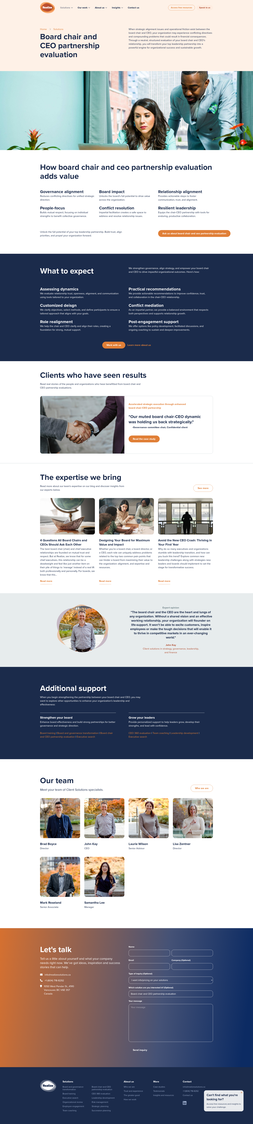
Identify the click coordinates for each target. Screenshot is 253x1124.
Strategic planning (100, 1106)
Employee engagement (73, 1106)
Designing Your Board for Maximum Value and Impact (124, 542)
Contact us (133, 7)
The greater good (132, 1095)
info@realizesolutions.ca (58, 975)
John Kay (171, 645)
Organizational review (73, 1102)
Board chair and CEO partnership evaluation (102, 1088)
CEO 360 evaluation (140, 733)
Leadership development (184, 733)
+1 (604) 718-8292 (54, 980)
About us (99, 7)
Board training (47, 733)
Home (43, 29)
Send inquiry (140, 1050)
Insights (116, 7)
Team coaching (161, 733)
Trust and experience (133, 1091)
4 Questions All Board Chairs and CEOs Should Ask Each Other (63, 542)
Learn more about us (139, 345)
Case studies (159, 1086)
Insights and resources (163, 1095)
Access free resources (181, 7)
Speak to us (204, 7)
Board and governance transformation (77, 733)
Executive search (86, 737)
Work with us (113, 345)
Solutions (65, 7)
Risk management (100, 1102)
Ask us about (194, 233)
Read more (46, 581)
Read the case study (144, 439)
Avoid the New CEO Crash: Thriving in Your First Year (185, 542)
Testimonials (159, 1091)
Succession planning (101, 1110)
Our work (82, 7)
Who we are (202, 788)
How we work (130, 1099)
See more (203, 488)
